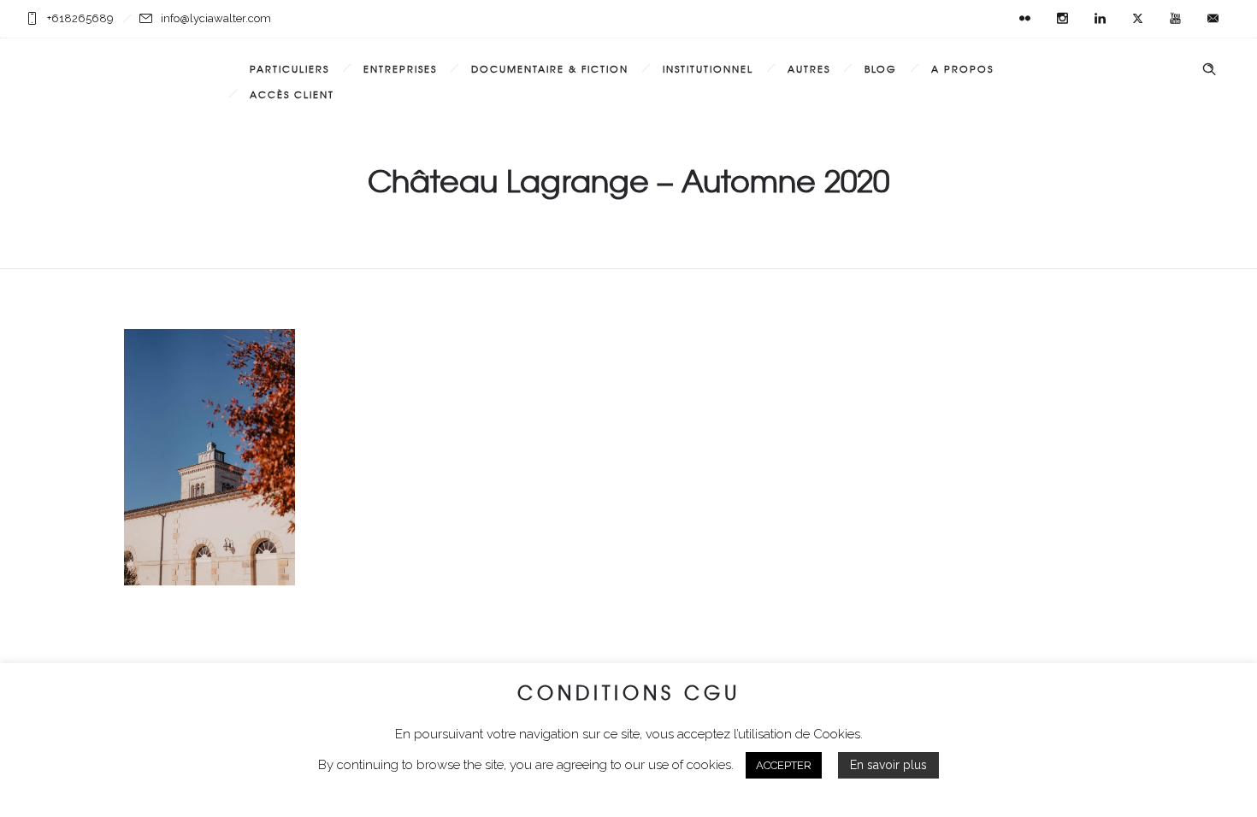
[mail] (1212, 19)
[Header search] (1209, 69)
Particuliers (289, 68)
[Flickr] (1024, 19)
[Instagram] (1062, 19)
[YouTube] (1175, 19)
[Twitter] (1137, 19)
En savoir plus (888, 765)
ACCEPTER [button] (783, 765)
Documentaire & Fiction (549, 68)
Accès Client (292, 94)
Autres (809, 68)
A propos (962, 68)
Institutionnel (708, 68)
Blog (881, 68)
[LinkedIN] (1099, 19)
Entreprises (400, 68)
